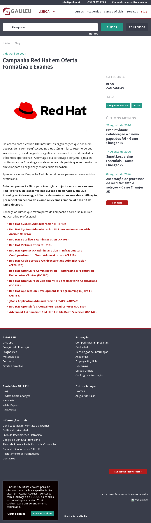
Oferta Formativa (13, 366)
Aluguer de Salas (85, 396)
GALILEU (8, 342)
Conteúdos (137, 26)
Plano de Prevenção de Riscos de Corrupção (29, 444)
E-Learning (82, 366)
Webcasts (8, 400)
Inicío (6, 43)
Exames (80, 391)
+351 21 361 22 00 (96, 2)
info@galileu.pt (70, 2)
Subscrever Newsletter (128, 471)
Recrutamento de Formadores (21, 453)
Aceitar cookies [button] (42, 513)
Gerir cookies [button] (16, 513)
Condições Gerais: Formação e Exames (26, 425)
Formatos (9, 361)
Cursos (79, 11)
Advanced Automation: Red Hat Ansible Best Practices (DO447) (52, 312)
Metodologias (11, 356)
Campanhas (115, 88)
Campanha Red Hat (118, 105)
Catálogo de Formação (89, 375)
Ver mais (117, 202)
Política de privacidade (16, 430)
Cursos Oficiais (114, 11)
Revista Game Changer (16, 396)
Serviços (132, 11)
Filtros (92, 33)
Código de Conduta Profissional (22, 439)
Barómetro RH (11, 410)
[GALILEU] (17, 11)
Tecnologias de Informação (92, 352)
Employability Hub (86, 361)
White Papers (11, 405)
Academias (94, 11)
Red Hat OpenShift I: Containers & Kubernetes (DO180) (47, 306)
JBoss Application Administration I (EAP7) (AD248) (43, 301)
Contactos (9, 458)
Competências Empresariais (92, 342)
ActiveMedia (80, 516)
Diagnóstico (10, 352)
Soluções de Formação (16, 347)
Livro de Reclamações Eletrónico (22, 435)
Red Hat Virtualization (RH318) (30, 245)
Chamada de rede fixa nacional (130, 2)
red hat (137, 105)
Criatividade (82, 347)
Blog (144, 11)
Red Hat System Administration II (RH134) (38, 224)
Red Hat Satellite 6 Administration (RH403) (39, 239)
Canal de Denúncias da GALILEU (22, 449)
